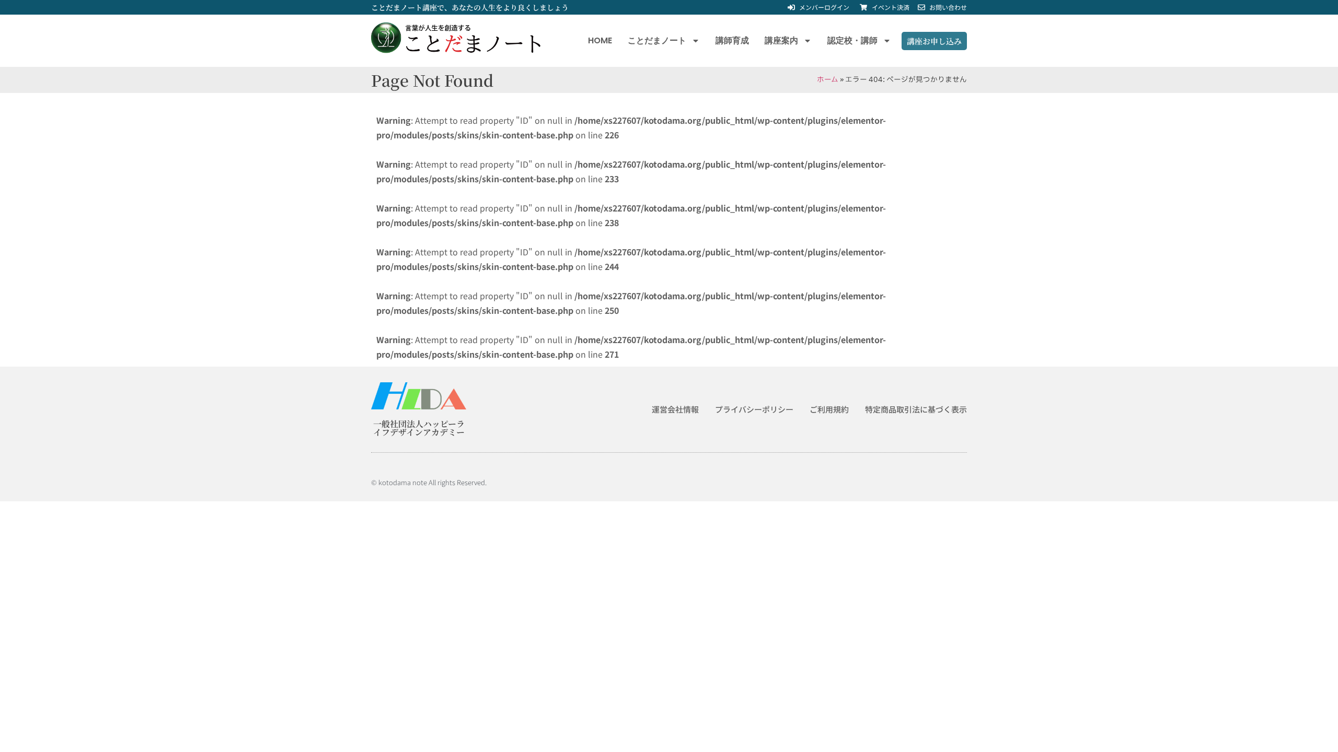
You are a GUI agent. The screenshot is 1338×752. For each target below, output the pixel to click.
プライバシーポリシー (754, 409)
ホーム (827, 80)
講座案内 (781, 40)
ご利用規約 (829, 409)
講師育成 (732, 40)
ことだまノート (657, 40)
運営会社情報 (675, 409)
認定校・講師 (852, 40)
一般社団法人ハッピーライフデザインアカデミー (419, 428)
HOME (600, 40)
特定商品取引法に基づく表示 (916, 409)
